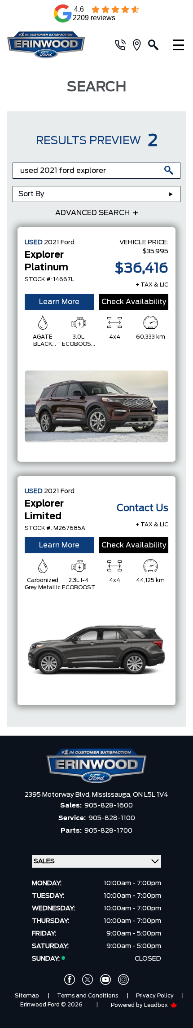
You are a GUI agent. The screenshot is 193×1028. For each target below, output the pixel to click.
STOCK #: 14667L (49, 279)
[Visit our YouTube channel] (105, 979)
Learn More (59, 301)
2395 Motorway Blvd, (58, 795)
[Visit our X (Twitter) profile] (87, 979)
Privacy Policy (155, 995)
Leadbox (156, 1005)
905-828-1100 (111, 818)
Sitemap (27, 995)
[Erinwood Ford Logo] (51, 44)
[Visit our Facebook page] (69, 979)
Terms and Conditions (87, 995)
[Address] (140, 45)
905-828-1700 (108, 831)
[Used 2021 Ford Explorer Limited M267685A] (96, 650)
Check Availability (134, 301)
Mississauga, (112, 795)
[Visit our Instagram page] (123, 979)
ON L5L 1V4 (150, 795)
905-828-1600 (108, 806)
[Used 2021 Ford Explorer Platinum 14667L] (96, 406)
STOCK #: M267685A (55, 528)
